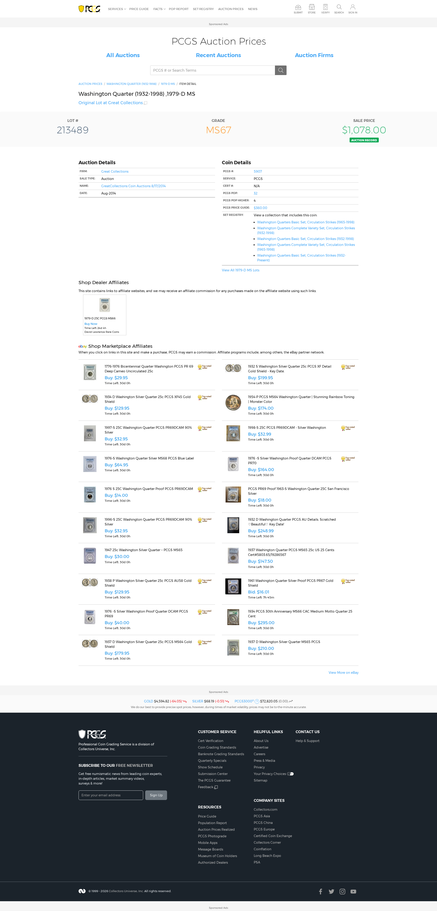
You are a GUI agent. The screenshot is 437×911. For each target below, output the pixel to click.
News (252, 9)
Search (339, 12)
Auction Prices (231, 9)
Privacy (259, 767)
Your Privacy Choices (270, 774)
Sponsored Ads (218, 24)
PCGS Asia (262, 816)
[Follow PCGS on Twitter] (331, 891)
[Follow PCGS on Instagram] (342, 891)
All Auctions (123, 55)
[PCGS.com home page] (91, 9)
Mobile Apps (207, 843)
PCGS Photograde (212, 836)
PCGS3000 (244, 701)
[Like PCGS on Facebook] (321, 891)
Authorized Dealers (213, 863)
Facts (158, 9)
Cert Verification (210, 741)
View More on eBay (343, 673)
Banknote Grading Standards (221, 754)
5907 (258, 171)
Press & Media (264, 761)
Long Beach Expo (267, 856)
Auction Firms (314, 55)
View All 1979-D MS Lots (240, 270)
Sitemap (260, 780)
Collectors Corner (267, 842)
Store (312, 12)
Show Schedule (210, 767)
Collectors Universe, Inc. (126, 891)
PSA (257, 862)
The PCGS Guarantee (214, 780)
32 (255, 193)
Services (115, 9)
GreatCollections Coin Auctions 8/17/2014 (133, 186)
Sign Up (156, 795)
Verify (325, 12)
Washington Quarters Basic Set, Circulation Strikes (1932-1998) (305, 239)
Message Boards (210, 849)
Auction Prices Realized (216, 830)
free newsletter (134, 765)
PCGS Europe (264, 829)
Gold (148, 701)
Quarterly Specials (212, 761)
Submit (298, 12)
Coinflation (262, 849)
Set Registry (203, 9)
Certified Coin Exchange (273, 836)
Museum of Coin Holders (217, 856)
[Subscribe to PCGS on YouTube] (353, 891)
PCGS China (263, 823)
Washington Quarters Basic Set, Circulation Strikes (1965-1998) (305, 222)
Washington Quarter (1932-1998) (132, 84)
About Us (261, 741)
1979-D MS (168, 84)
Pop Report (178, 9)
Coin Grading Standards (217, 747)
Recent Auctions (218, 55)
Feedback (205, 787)
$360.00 (260, 208)
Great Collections (114, 171)
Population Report (212, 823)
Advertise (261, 747)
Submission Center (213, 774)
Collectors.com (265, 810)
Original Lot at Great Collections (111, 102)
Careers (259, 754)
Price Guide (139, 9)
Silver (197, 701)
